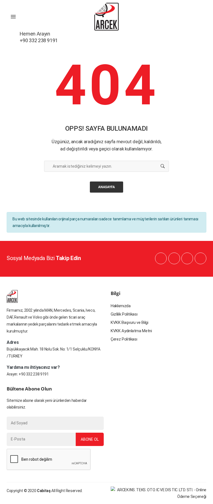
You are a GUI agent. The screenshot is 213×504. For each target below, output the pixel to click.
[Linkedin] (174, 258)
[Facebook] (161, 258)
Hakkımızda (121, 305)
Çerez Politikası (124, 339)
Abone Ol (90, 439)
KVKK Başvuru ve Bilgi (129, 322)
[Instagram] (187, 258)
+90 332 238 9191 (34, 374)
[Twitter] (200, 258)
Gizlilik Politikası (124, 314)
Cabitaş (44, 490)
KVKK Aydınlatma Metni (131, 330)
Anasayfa (106, 187)
